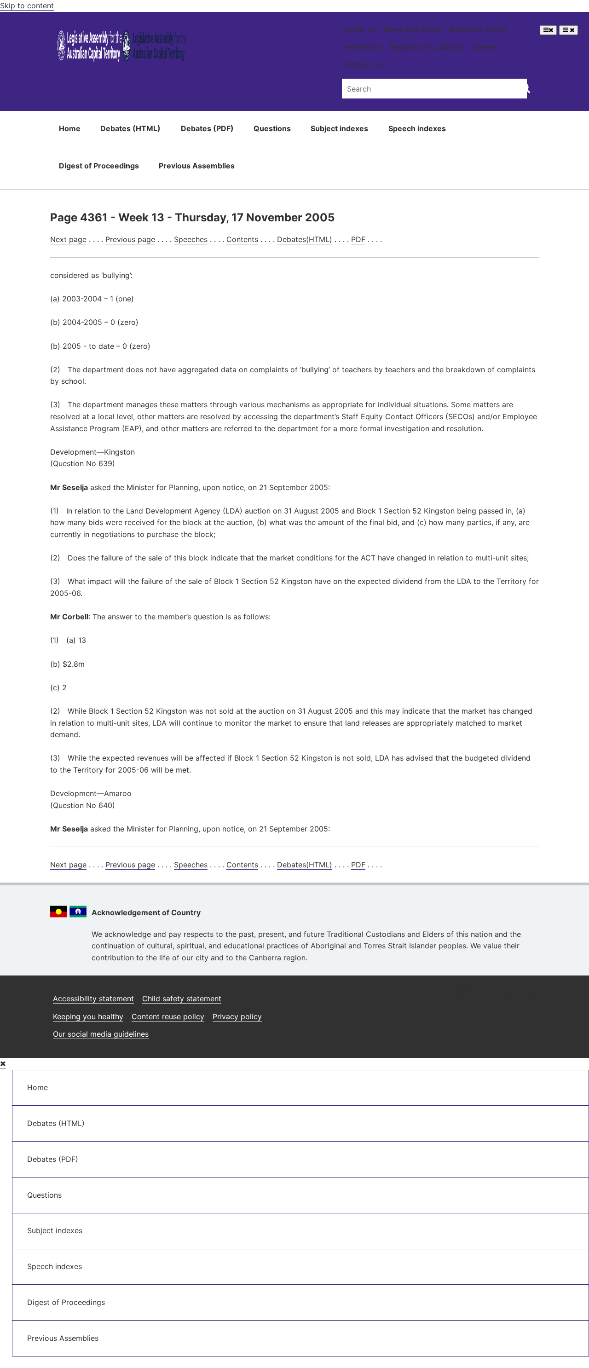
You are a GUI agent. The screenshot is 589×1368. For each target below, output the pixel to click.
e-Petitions (362, 47)
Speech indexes (417, 128)
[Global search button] (524, 87)
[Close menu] (3, 1063)
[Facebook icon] (485, 995)
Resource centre (478, 29)
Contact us (363, 64)
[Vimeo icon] (529, 995)
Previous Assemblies (197, 165)
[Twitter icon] (507, 995)
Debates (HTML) (130, 128)
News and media (412, 29)
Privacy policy (237, 1016)
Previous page (130, 239)
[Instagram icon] (461, 995)
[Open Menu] (548, 30)
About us (359, 29)
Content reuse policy (168, 1016)
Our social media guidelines (101, 1034)
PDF (358, 239)
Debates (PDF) (207, 128)
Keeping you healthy (88, 1016)
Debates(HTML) (304, 239)
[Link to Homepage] (122, 47)
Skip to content (27, 5)
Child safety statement (181, 998)
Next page (68, 239)
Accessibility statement (93, 998)
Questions (272, 128)
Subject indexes (339, 128)
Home (70, 128)
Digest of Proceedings (99, 165)
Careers (486, 47)
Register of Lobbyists (427, 47)
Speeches (191, 239)
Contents (242, 239)
